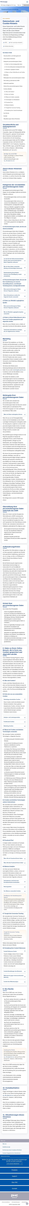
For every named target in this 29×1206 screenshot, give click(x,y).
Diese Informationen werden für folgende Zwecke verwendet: (12, 296)
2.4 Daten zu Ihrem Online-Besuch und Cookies (14, 72)
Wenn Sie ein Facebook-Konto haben (13, 858)
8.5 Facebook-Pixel (8, 102)
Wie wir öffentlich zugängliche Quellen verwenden (13, 312)
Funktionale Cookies (9, 721)
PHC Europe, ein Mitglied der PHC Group (8, 5)
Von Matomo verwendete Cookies (12, 891)
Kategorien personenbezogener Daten (13, 61)
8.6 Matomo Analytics (9, 105)
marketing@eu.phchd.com (19, 370)
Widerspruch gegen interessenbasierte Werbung (13, 976)
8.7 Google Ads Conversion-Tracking (12, 107)
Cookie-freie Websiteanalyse (11, 981)
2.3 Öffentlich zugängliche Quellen (11, 69)
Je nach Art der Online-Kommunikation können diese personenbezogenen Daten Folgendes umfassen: (13, 260)
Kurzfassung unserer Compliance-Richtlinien (12, 1150)
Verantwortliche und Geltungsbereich (12, 55)
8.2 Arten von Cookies (9, 94)
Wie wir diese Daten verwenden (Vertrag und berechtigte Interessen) (13, 267)
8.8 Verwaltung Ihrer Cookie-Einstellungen (13, 110)
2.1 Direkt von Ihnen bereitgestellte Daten (13, 64)
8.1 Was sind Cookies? (9, 91)
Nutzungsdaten (8, 886)
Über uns (19, 5)
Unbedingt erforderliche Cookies (12, 699)
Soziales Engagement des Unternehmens (11, 1153)
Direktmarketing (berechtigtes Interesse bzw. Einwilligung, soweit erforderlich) (12, 274)
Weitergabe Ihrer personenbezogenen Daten (14, 77)
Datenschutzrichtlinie (5, 1156)
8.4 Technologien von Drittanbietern (11, 99)
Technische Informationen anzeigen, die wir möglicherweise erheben (13, 330)
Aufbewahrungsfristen (9, 83)
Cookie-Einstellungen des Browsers (13, 971)
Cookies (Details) (8, 89)
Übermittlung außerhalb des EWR (11, 80)
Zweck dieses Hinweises (9, 58)
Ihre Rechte (6, 113)
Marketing (6, 75)
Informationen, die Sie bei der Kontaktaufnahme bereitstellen (11, 881)
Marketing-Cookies (8, 726)
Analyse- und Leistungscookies (12, 717)
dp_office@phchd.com (9, 160)
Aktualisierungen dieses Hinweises (12, 118)
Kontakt (5, 116)
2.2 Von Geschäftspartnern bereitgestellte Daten (14, 66)
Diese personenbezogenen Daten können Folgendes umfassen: (12, 289)
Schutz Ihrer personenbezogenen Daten (13, 86)
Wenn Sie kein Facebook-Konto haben (13, 862)
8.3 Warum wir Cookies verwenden (11, 97)
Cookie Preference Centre (10, 951)
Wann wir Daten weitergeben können (13, 414)
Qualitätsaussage (6, 1147)
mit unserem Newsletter (14, 1163)
